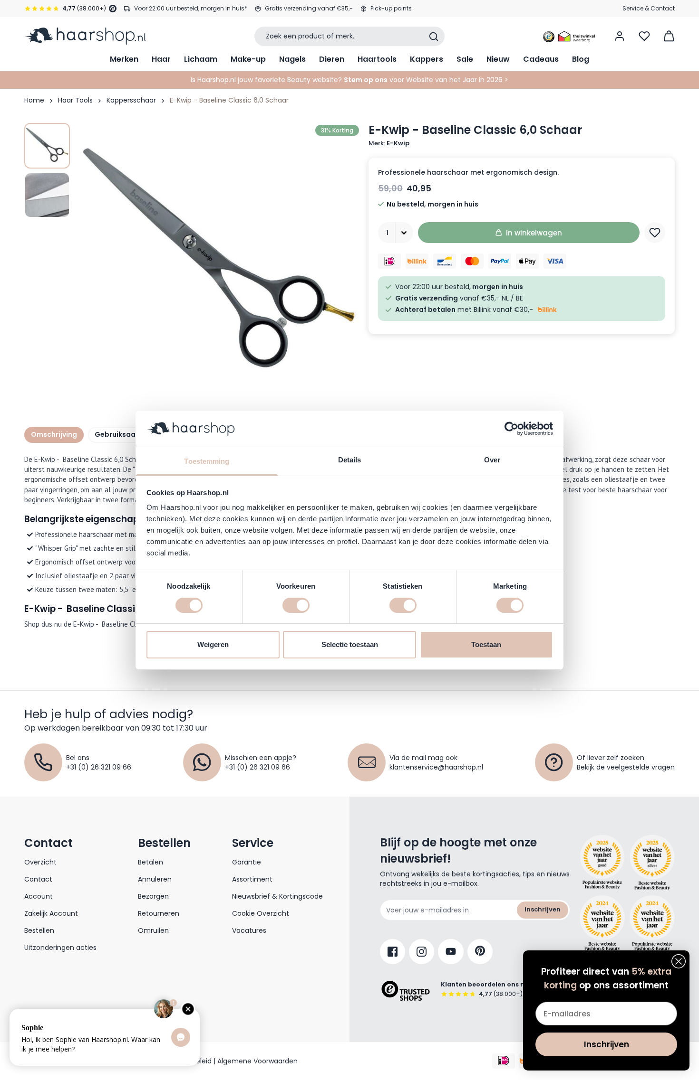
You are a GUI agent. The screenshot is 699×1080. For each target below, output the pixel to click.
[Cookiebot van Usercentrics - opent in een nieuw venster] (511, 429)
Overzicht (40, 862)
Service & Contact (648, 8)
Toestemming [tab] (206, 461)
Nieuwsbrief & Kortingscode (277, 896)
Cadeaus (541, 59)
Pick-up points (391, 8)
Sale (464, 59)
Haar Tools (75, 100)
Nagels (292, 59)
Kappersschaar (131, 100)
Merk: (389, 143)
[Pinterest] (480, 951)
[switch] (296, 605)
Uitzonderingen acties (60, 947)
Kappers (426, 59)
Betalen (150, 862)
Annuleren (155, 879)
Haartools (377, 59)
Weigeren (213, 644)
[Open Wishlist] (644, 36)
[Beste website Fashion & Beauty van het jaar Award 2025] (602, 863)
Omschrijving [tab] (54, 434)
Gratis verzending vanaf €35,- (309, 8)
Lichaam (200, 59)
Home (34, 100)
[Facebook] (392, 951)
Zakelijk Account (51, 913)
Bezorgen (153, 896)
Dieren (331, 59)
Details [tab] (349, 460)
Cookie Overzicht (260, 913)
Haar (161, 59)
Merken (124, 59)
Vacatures (249, 930)
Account (38, 896)
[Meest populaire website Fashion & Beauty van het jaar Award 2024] (652, 923)
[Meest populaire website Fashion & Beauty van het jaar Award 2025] (652, 863)
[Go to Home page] (85, 36)
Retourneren (158, 913)
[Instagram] (421, 951)
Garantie (246, 862)
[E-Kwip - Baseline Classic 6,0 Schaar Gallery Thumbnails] (47, 170)
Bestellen (39, 930)
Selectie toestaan (349, 644)
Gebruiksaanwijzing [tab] (129, 434)
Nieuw (498, 59)
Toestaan (486, 644)
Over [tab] (492, 460)
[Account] (619, 36)
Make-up (248, 59)
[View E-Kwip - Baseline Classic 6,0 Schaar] (47, 146)
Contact (38, 879)
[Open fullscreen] (218, 263)
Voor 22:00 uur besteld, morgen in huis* (190, 8)
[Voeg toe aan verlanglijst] (654, 232)
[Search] (433, 36)
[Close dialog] (678, 961)
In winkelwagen (534, 233)
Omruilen (153, 930)
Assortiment (252, 879)
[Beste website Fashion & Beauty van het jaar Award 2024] (602, 923)
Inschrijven (542, 909)
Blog (580, 59)
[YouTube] (451, 951)
